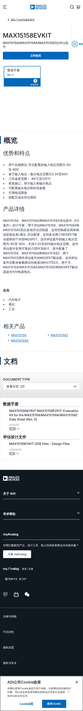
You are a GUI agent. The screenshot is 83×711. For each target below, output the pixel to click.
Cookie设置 (26, 703)
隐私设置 (8, 647)
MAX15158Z (59, 335)
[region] (41, 693)
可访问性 (8, 631)
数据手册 (13, 70)
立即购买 (35, 55)
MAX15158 (18, 335)
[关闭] (77, 682)
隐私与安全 (10, 662)
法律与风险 (10, 616)
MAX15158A (20, 341)
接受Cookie (54, 703)
